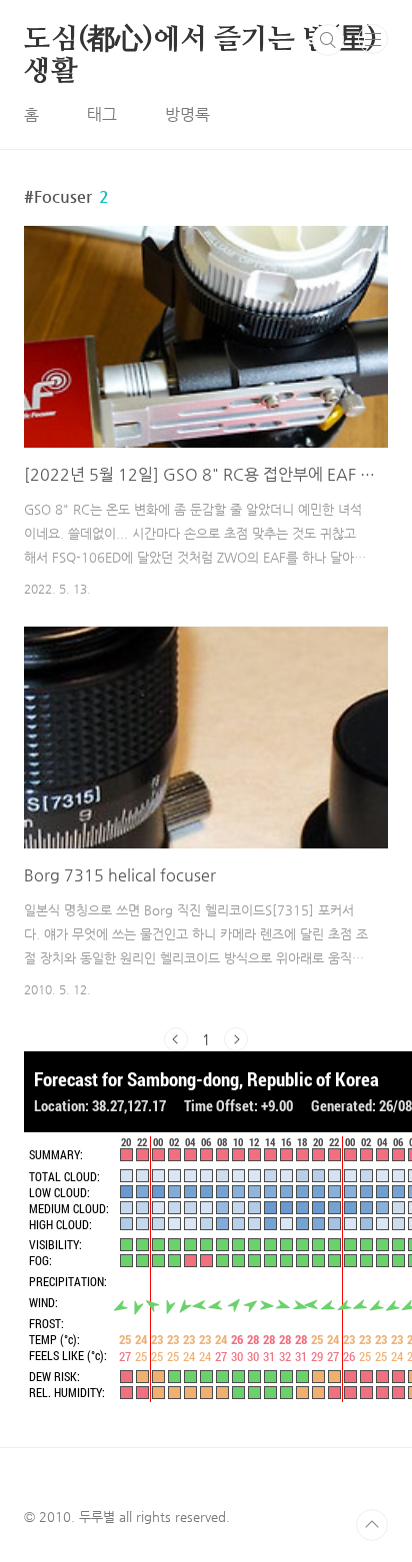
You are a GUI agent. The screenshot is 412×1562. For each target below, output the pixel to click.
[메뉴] (373, 39)
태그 (102, 114)
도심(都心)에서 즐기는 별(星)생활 (200, 41)
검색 (328, 40)
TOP (372, 1525)
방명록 (187, 114)
